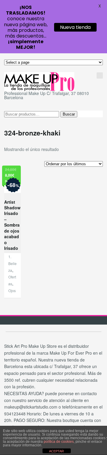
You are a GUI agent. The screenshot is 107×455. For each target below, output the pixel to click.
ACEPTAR (56, 451)
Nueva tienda (75, 27)
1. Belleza (12, 263)
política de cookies (59, 442)
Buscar (69, 114)
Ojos (12, 290)
